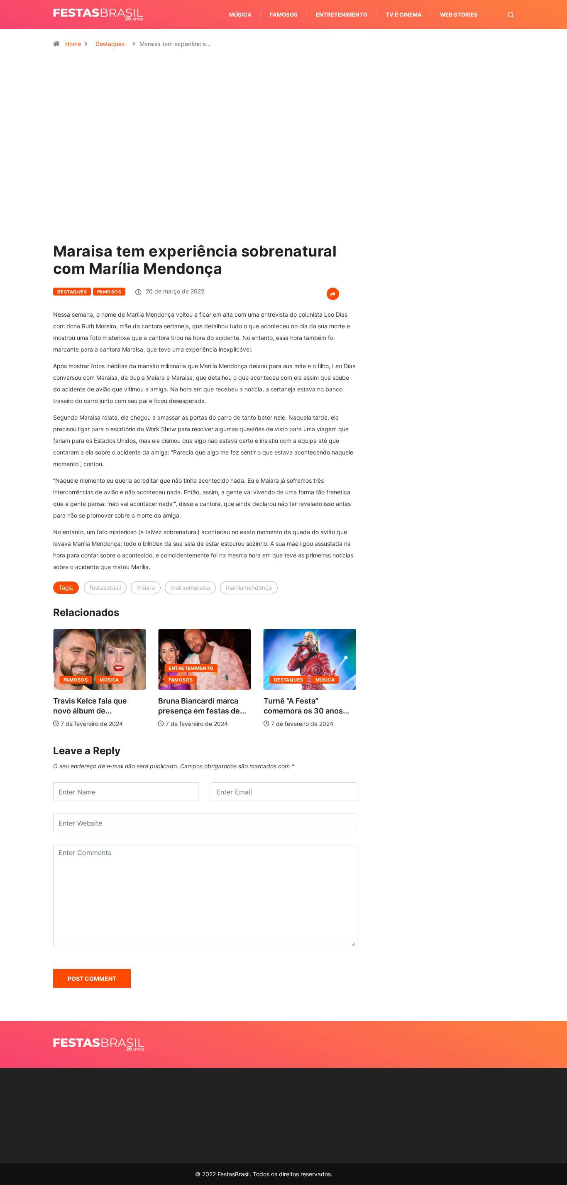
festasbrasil (105, 587)
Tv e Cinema (404, 14)
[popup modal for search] (500, 14)
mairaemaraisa (190, 587)
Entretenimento (341, 14)
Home (73, 43)
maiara (146, 587)
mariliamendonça (249, 587)
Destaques (110, 43)
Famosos (284, 14)
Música (240, 14)
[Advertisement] (441, 398)
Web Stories (459, 14)
